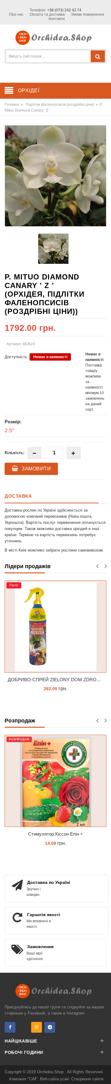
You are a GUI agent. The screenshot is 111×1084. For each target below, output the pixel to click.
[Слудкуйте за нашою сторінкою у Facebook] (10, 1027)
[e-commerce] (55, 37)
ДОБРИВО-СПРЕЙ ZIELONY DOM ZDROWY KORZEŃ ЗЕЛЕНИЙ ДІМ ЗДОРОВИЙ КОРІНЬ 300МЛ (57, 679)
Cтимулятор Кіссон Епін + (55, 834)
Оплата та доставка (47, 14)
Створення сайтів (87, 1079)
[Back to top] (104, 1073)
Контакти (57, 19)
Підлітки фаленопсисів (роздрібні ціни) (60, 104)
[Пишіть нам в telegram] (49, 1027)
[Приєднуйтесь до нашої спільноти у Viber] (23, 1027)
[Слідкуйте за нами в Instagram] (36, 1027)
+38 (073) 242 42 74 (64, 10)
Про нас (16, 14)
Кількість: (14, 452)
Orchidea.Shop (51, 1072)
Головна (12, 104)
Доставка (18, 496)
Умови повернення (87, 14)
